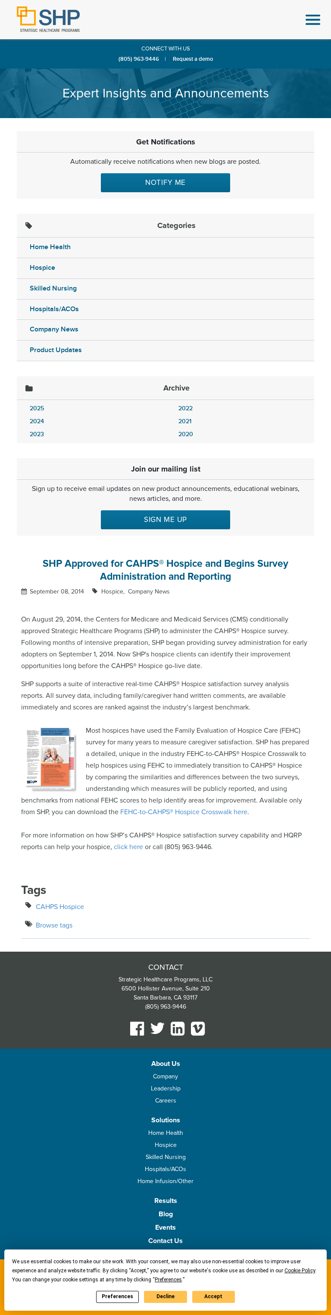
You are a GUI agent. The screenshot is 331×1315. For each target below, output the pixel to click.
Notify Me (165, 182)
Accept (213, 1296)
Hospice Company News (135, 591)
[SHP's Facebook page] (137, 1028)
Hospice (42, 268)
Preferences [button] (168, 1280)
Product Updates (56, 350)
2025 (37, 408)
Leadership (166, 1088)
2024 (37, 421)
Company (165, 1076)
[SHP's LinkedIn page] (178, 1028)
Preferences (117, 1296)
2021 (184, 421)
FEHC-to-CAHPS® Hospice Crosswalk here (183, 812)
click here (128, 847)
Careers (165, 1100)
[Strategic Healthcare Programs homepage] (48, 19)
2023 (37, 434)
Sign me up (165, 519)
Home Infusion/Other (165, 1181)
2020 (185, 434)
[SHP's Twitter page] (157, 1028)
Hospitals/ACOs (54, 309)
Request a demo (193, 59)
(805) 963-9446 (139, 59)
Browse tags (54, 925)
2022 (185, 408)
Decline (165, 1296)
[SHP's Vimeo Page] (198, 1028)
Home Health (50, 247)
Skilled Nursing (53, 288)
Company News (54, 329)
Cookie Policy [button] (299, 1271)
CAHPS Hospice (60, 907)
